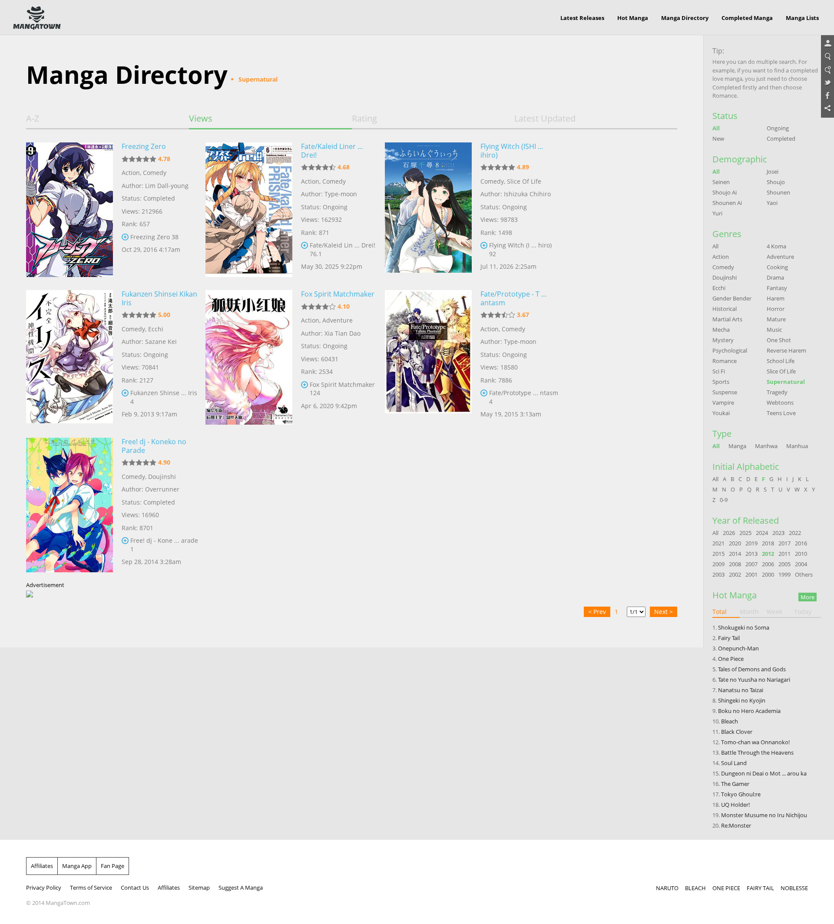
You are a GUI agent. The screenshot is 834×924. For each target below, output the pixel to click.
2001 (751, 574)
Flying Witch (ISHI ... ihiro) (511, 151)
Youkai (721, 413)
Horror (775, 309)
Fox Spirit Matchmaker (337, 294)
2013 (751, 554)
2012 (768, 554)
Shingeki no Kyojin (741, 700)
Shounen (778, 192)
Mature (776, 319)
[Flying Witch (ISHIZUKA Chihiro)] (428, 209)
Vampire (723, 402)
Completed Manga (747, 18)
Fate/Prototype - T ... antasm (513, 298)
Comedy (154, 172)
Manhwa (766, 446)
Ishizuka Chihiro (527, 194)
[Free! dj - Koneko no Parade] (69, 505)
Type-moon (340, 194)
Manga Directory (684, 18)
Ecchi (155, 329)
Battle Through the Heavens (757, 752)
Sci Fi (718, 371)
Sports (720, 382)
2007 (751, 564)
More (807, 597)
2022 (795, 533)
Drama (775, 277)
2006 (768, 564)
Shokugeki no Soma (743, 627)
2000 (768, 574)
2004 (801, 564)
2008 (735, 564)
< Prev (597, 611)
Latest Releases (582, 18)
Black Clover (736, 732)
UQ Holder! (735, 804)
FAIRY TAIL (760, 888)
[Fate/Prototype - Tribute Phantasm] (428, 357)
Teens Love (781, 413)
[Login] (827, 44)
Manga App (77, 866)
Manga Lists (802, 18)
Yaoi (772, 203)
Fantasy (777, 288)
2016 (801, 543)
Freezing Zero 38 (154, 237)
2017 (784, 543)
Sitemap (199, 887)
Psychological (729, 350)
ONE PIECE (726, 888)
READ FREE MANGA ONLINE (37, 18)
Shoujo (776, 182)
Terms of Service (91, 887)
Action (131, 172)
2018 (768, 543)
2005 (784, 564)
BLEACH (695, 888)
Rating (364, 118)
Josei (772, 171)
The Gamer (735, 784)
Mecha (721, 329)
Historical (724, 309)
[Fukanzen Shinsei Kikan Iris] (69, 357)
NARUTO (667, 888)
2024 (762, 533)
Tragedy (777, 392)
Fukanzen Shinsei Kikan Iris (159, 298)
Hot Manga (632, 18)
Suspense (724, 392)
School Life (780, 361)
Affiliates (42, 866)
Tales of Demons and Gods (752, 669)
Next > (663, 611)
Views (200, 118)
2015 (718, 554)
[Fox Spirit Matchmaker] (248, 357)
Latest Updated (545, 118)
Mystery (723, 340)
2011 (784, 554)
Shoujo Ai (724, 192)
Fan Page (112, 866)
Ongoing (778, 128)
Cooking (777, 267)
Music (774, 329)
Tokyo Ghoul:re (741, 794)
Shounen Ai (727, 203)
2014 (735, 554)
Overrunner (162, 489)
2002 (735, 574)
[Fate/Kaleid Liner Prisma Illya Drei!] (248, 209)
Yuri (717, 213)
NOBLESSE (794, 888)
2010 (801, 554)
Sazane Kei (161, 341)
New (718, 138)
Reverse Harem (786, 350)
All (716, 128)
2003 (718, 574)
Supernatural (786, 382)
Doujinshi (162, 476)
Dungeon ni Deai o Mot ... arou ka (764, 773)
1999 (784, 574)
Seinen (721, 182)
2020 (735, 543)
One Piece (731, 659)
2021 (718, 543)
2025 (745, 533)
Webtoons (780, 402)
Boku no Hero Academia (749, 711)
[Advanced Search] (827, 70)
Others (804, 574)
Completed (781, 138)
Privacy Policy (43, 887)
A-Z (32, 118)
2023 (778, 533)
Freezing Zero (144, 146)
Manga (737, 446)
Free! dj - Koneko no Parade (154, 446)
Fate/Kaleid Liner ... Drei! (332, 151)
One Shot (779, 340)
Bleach (729, 721)
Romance (724, 361)
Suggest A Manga (240, 887)
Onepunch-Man (738, 648)
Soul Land (734, 763)
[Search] (827, 57)
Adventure (337, 320)
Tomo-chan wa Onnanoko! (755, 742)
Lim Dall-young (167, 186)
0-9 (724, 500)
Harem (775, 298)
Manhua (797, 446)
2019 (751, 543)
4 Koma (776, 246)
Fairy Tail (729, 638)
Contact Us (135, 887)
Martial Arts (727, 319)
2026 (729, 533)
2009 (718, 564)
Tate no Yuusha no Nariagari (754, 679)
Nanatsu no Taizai (740, 690)
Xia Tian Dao (342, 333)
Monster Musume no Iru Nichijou (764, 815)
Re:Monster (736, 825)
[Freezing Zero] (69, 209)
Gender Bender (731, 298)
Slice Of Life (524, 181)
